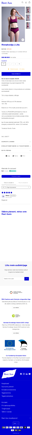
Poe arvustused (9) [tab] (23, 182)
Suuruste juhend (8, 141)
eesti (15, 423)
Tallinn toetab (7, 412)
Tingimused (6, 409)
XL (19, 64)
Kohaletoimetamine (9, 390)
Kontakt (4, 402)
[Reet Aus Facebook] (21, 374)
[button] (6, 57)
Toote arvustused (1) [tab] (9, 182)
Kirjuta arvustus (16, 176)
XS (3, 64)
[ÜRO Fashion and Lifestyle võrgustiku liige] (16, 292)
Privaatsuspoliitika (8, 405)
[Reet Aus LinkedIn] (27, 374)
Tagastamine (6, 393)
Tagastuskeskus (7, 396)
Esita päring (6, 150)
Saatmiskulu (13, 51)
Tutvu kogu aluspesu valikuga (10, 95)
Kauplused (5, 383)
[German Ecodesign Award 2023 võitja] (16, 315)
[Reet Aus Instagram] (24, 374)
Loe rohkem (16, 307)
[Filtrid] (3, 187)
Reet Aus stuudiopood (9, 418)
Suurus (4, 60)
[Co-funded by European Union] (16, 345)
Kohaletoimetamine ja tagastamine (15, 146)
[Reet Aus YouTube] (29, 374)
